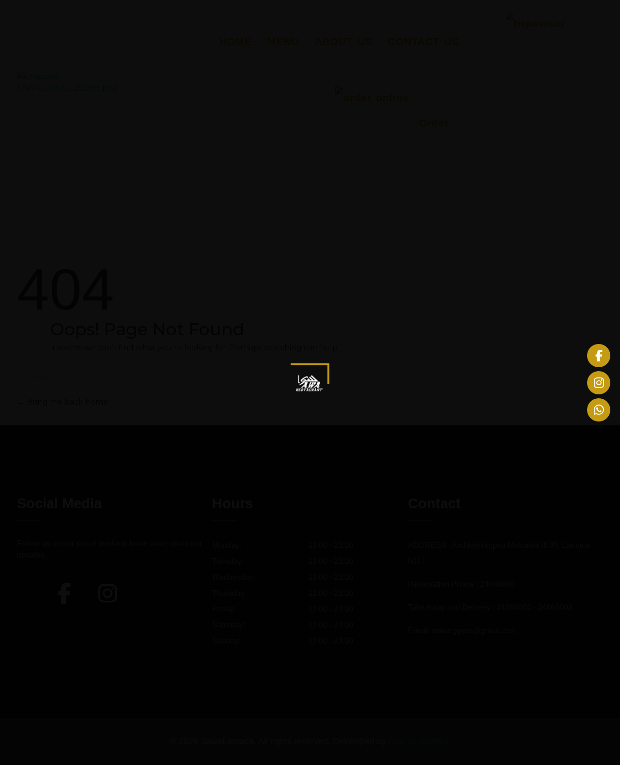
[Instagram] (598, 382)
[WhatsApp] (598, 410)
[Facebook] (598, 355)
